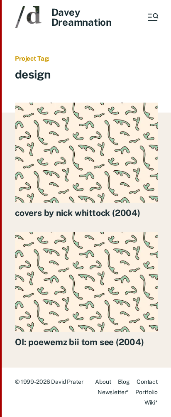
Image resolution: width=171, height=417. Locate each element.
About (103, 381)
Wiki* (151, 402)
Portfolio (146, 392)
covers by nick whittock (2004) (77, 213)
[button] (152, 17)
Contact (147, 381)
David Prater (67, 381)
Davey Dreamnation (81, 17)
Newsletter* (113, 392)
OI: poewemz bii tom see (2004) (79, 342)
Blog (124, 381)
